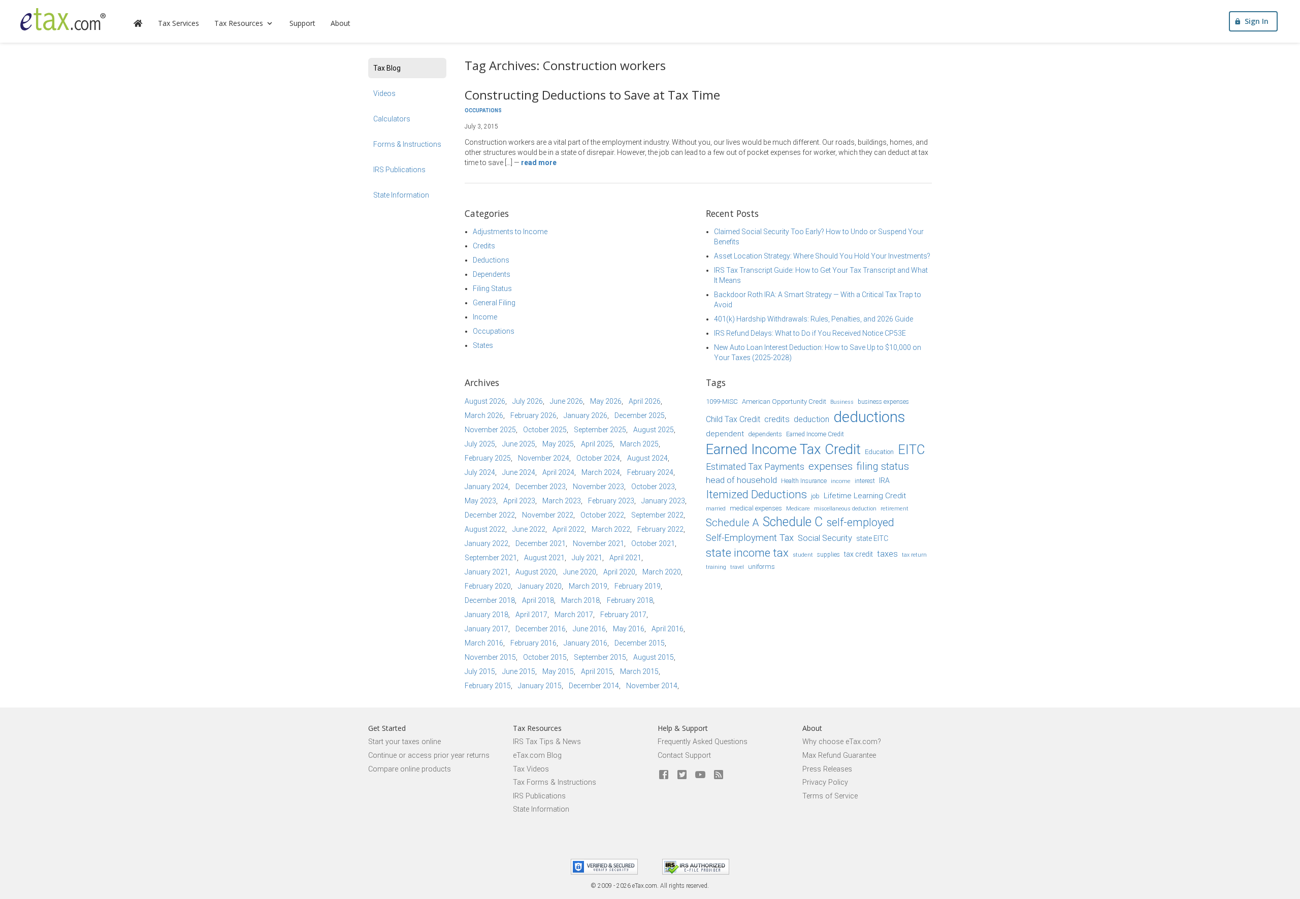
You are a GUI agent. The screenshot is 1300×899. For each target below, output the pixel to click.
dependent (725, 433)
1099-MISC (722, 401)
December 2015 (639, 643)
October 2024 (598, 458)
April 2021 (625, 558)
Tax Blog (387, 68)
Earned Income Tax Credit (783, 449)
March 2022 (611, 529)
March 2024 (600, 472)
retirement (894, 508)
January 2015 (540, 686)
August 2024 (647, 458)
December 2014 (594, 686)
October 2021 (653, 543)
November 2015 (490, 657)
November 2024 (543, 458)
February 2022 (660, 529)
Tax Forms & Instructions (554, 782)
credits (777, 419)
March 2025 (639, 444)
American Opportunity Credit (784, 401)
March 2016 (484, 643)
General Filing (494, 303)
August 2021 (544, 558)
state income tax (747, 552)
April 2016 (668, 629)
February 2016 (533, 643)
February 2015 (488, 686)
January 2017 (486, 629)
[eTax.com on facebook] (664, 775)
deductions (869, 417)
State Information (401, 195)
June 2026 (566, 401)
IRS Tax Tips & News (547, 741)
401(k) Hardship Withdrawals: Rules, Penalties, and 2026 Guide (813, 319)
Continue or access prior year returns (429, 755)
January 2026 (585, 415)
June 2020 (579, 572)
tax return (914, 555)
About (340, 23)
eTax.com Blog (537, 755)
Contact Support (684, 755)
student (803, 554)
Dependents (491, 274)
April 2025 (597, 444)
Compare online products (409, 769)
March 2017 (574, 615)
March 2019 (588, 586)
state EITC (872, 538)
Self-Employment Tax (750, 537)
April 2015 (597, 671)
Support (302, 23)
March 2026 (484, 415)
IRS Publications (399, 170)
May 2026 (606, 401)
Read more (539, 162)
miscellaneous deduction (845, 508)
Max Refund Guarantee (839, 755)
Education (879, 452)
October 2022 (602, 515)
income (841, 481)
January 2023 (663, 501)
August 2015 (653, 657)
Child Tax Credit (733, 419)
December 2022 (490, 515)
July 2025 (480, 444)
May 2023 (480, 501)
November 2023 (598, 487)
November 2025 (490, 430)
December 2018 (490, 600)
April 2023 (519, 501)
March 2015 (639, 671)
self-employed (860, 522)
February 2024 (650, 472)
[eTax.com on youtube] (700, 775)
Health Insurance (804, 481)
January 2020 (540, 586)
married (716, 508)
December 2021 (540, 543)
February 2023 (611, 501)
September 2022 (657, 515)
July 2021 (587, 558)
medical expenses (756, 508)
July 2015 (480, 671)
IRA (884, 480)
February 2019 (637, 586)
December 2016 (540, 629)
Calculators (391, 119)
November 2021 (598, 543)
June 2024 (518, 472)
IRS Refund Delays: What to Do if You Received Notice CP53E (810, 333)
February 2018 (630, 600)
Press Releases (827, 769)
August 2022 (485, 529)
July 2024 (480, 472)
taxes (887, 554)
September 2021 (491, 558)
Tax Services (178, 23)
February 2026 (533, 415)
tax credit (858, 554)
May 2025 (558, 444)
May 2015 (558, 671)
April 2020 (619, 572)
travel (737, 567)
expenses (830, 466)
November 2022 (547, 515)
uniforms (761, 566)
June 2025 (518, 444)
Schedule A (732, 523)
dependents (765, 434)
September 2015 (600, 657)
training (716, 567)
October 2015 (545, 657)
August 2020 (535, 572)
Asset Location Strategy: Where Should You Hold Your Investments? (822, 256)
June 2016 (589, 629)
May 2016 (628, 629)
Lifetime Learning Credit (865, 495)
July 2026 (527, 401)
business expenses (883, 401)
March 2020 (661, 572)
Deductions (491, 260)
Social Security (825, 538)
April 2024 (558, 472)
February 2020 (488, 586)
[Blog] (718, 775)
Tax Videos (531, 769)
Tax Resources (238, 23)
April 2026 (645, 401)
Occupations (483, 110)
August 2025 (653, 430)
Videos (384, 93)
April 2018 (538, 600)
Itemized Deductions (756, 494)
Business (842, 402)
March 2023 (561, 501)
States (483, 345)
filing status (883, 466)
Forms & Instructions (407, 144)
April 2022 (568, 529)
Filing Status (492, 288)
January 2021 (486, 572)
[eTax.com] (63, 19)
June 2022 (528, 529)
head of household (741, 480)
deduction (811, 419)
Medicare (798, 508)
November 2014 (651, 686)
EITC (911, 449)
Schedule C (793, 522)
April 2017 (531, 615)
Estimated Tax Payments (755, 466)
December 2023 (540, 487)
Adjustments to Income (510, 232)
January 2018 (486, 615)
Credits (484, 246)
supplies (828, 554)
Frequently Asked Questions (703, 741)
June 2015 (518, 671)
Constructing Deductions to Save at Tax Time (592, 94)
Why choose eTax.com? (841, 741)
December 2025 (639, 415)
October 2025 (545, 430)
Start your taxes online (404, 741)
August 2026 (485, 401)
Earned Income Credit (815, 434)
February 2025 (488, 458)
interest (865, 481)
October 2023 (653, 487)
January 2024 (486, 487)
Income (485, 317)
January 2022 (486, 543)
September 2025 (600, 430)
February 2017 (623, 615)
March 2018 (580, 600)
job (815, 496)
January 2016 (585, 643)
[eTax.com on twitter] (682, 775)
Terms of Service (830, 796)
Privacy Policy (825, 782)
